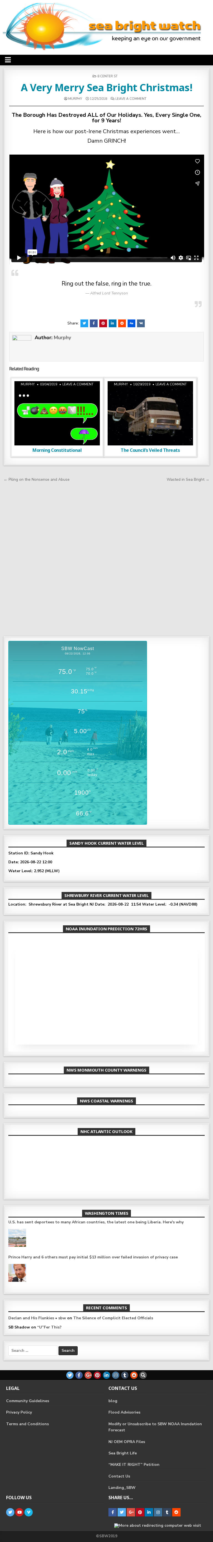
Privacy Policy (19, 1412)
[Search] (143, 1375)
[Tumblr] (124, 1375)
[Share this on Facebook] (94, 323)
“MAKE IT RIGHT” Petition (133, 1464)
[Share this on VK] (141, 323)
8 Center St (107, 76)
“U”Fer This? (49, 1327)
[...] (157, 1184)
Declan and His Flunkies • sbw (37, 1318)
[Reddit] (134, 1375)
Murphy (75, 98)
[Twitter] (69, 1375)
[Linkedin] (106, 1375)
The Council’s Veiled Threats (150, 450)
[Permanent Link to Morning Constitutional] (57, 413)
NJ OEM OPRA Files (126, 1441)
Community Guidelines (27, 1401)
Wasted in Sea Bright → (188, 479)
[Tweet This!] (84, 323)
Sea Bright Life (122, 1453)
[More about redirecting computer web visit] (157, 1525)
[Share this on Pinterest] (103, 323)
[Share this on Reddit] (122, 323)
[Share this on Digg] (131, 323)
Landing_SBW (122, 1487)
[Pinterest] (97, 1375)
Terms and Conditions (27, 1424)
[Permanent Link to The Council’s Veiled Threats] (150, 413)
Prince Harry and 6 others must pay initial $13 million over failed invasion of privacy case (93, 1257)
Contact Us (119, 1476)
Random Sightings (72, 395)
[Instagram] (115, 1375)
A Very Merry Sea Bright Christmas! (106, 87)
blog (112, 1401)
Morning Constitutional (57, 450)
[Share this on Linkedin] (112, 323)
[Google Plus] (88, 1375)
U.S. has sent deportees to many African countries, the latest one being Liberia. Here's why (96, 1222)
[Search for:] (33, 1350)
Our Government (165, 395)
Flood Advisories (124, 1412)
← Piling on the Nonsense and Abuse (37, 479)
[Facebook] (79, 1375)
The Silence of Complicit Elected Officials (113, 1318)
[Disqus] (107, 557)
